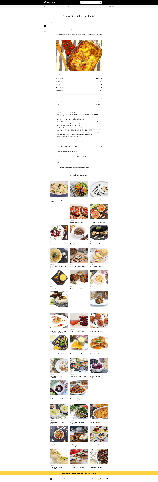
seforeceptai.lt (56, 478)
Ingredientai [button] (76, 6)
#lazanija (45, 31)
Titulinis (45, 22)
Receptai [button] (46, 6)
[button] (79, 26)
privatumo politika (62, 478)
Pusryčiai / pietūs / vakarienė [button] (56, 6)
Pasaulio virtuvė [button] (85, 6)
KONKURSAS (111, 6)
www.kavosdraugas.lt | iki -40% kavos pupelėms (78, 473)
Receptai (49, 22)
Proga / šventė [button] (68, 6)
